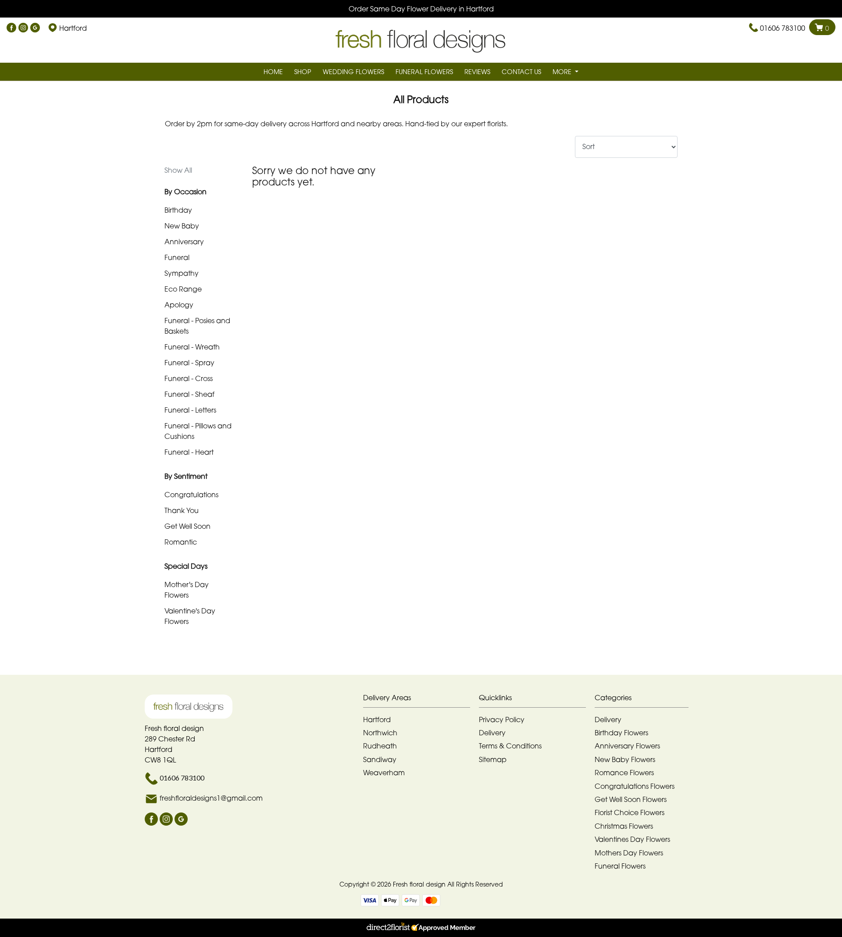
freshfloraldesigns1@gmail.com (211, 798)
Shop (302, 71)
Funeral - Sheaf (189, 394)
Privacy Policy (501, 719)
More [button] (563, 71)
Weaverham (384, 772)
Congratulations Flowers (634, 786)
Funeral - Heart (189, 452)
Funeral (176, 257)
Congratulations (191, 494)
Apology (178, 304)
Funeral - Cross (188, 378)
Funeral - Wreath (192, 346)
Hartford (377, 719)
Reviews (477, 71)
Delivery (492, 732)
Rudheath (380, 745)
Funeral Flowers (424, 71)
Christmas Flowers (624, 826)
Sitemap (493, 759)
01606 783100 (782, 28)
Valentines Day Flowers (632, 839)
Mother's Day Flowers (186, 589)
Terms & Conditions (510, 745)
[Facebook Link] (11, 28)
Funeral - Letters (190, 410)
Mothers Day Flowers (629, 852)
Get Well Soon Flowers (631, 799)
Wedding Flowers (353, 71)
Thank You (181, 510)
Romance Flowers (624, 772)
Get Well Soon (187, 526)
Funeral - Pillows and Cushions (198, 431)
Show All (178, 170)
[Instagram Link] (23, 28)
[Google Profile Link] (35, 28)
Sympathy (181, 273)
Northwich (380, 732)
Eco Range (183, 289)
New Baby (181, 225)
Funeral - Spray (189, 362)
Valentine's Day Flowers (189, 616)
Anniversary (184, 241)
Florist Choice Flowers (629, 812)
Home (273, 71)
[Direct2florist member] (421, 928)
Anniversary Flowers (627, 745)
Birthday (178, 210)
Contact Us (521, 71)
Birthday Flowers (621, 732)
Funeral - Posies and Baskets (197, 325)
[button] (421, 700)
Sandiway (379, 759)
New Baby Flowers (625, 759)
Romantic (180, 542)
